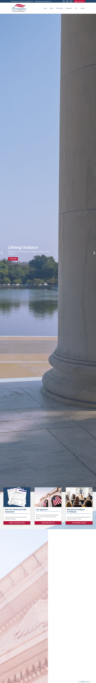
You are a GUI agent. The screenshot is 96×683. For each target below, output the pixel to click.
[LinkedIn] (67, 1)
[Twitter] (63, 1)
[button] (45, 8)
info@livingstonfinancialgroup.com (44, 1)
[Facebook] (70, 1)
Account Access (80, 1)
